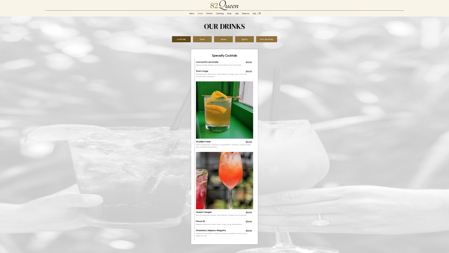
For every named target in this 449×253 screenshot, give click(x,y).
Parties (209, 13)
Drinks (200, 13)
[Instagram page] (260, 13)
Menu (191, 13)
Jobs (237, 13)
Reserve (245, 13)
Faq (254, 13)
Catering (220, 13)
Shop (229, 13)
